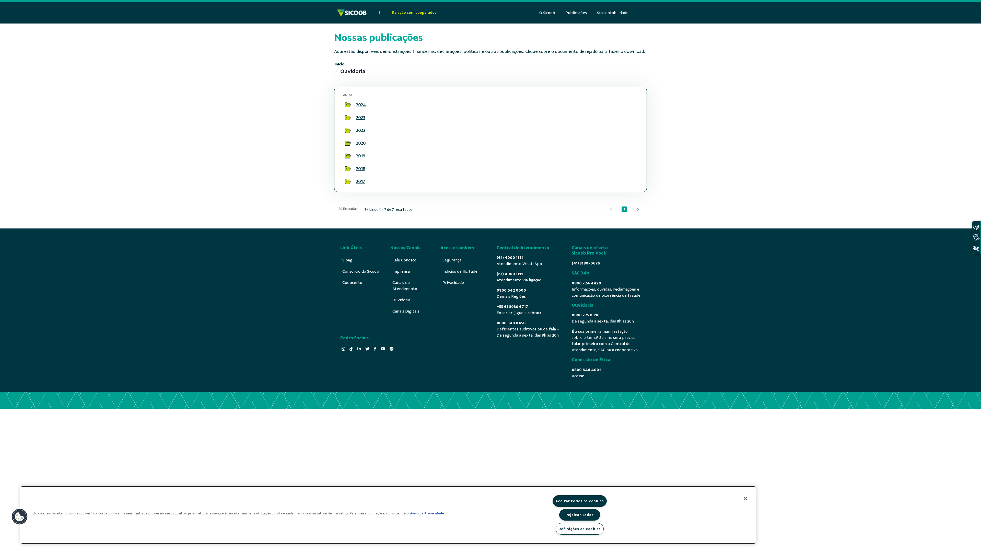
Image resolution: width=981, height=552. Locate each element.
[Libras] (976, 226)
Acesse (578, 376)
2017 (360, 181)
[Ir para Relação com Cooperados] (352, 12)
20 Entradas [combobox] (347, 209)
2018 (360, 168)
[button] (19, 517)
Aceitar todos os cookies (579, 501)
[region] (388, 515)
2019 (360, 155)
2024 (361, 104)
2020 (361, 143)
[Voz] (976, 237)
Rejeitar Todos (580, 515)
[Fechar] (745, 498)
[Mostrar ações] (632, 105)
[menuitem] (547, 13)
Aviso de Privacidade (427, 513)
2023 (360, 117)
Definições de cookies (579, 529)
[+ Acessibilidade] (976, 248)
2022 (360, 130)
